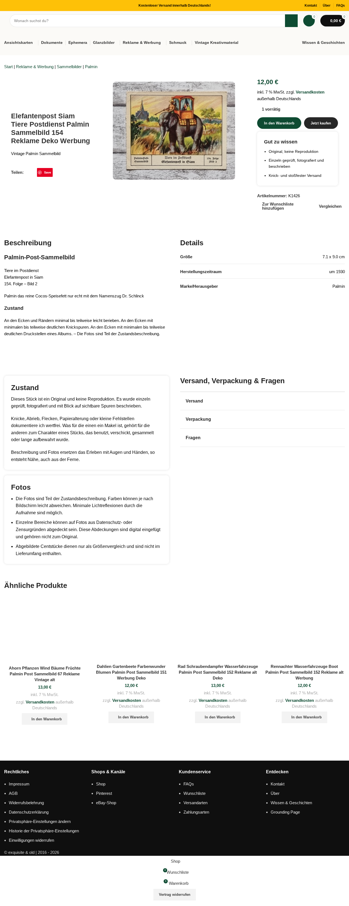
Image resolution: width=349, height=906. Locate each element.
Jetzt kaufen (321, 123)
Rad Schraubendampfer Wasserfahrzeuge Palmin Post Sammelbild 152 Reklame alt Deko (218, 672)
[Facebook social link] (27, 172)
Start (8, 66)
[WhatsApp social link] (56, 172)
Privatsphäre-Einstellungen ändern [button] (40, 821)
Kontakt (277, 784)
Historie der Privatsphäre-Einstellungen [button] (44, 830)
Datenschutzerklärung (29, 812)
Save (47, 172)
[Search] (291, 20)
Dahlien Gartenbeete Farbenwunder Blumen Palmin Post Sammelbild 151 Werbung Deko (131, 672)
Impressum (19, 784)
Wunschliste (194, 793)
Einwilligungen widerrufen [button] (31, 840)
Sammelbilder (69, 66)
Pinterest (104, 793)
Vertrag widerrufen (174, 894)
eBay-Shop (106, 802)
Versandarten (195, 802)
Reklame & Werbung (35, 66)
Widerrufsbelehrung (26, 802)
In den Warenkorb (279, 123)
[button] (44, 719)
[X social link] (33, 172)
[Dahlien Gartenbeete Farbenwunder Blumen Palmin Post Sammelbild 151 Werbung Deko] (131, 628)
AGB (13, 793)
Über (275, 793)
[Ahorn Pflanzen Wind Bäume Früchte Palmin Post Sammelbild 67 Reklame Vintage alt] (44, 629)
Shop (100, 784)
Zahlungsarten (196, 812)
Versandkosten (310, 92)
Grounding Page (285, 812)
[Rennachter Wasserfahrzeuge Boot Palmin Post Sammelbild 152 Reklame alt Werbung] (304, 628)
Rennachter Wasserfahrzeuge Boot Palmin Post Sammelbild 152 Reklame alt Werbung (304, 672)
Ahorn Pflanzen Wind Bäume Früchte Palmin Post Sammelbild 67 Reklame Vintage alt (45, 674)
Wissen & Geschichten (291, 802)
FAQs (188, 784)
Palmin (91, 66)
